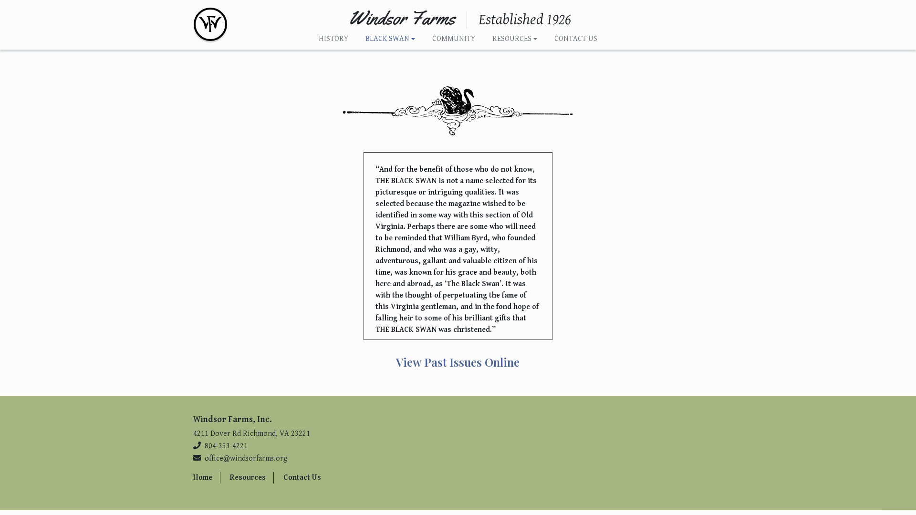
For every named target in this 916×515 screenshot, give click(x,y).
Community (453, 38)
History (333, 38)
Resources (511, 38)
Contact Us (575, 38)
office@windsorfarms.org (246, 458)
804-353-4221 (226, 446)
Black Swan (387, 38)
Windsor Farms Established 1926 (210, 24)
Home (202, 477)
